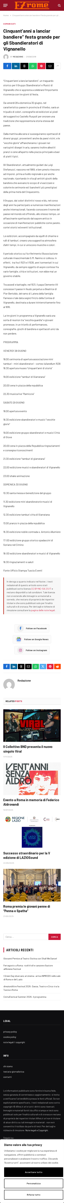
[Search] (59, 5)
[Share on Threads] (24, 66)
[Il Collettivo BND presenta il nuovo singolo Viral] (32, 725)
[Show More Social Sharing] (57, 66)
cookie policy (9, 1037)
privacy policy (10, 1031)
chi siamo (8, 1066)
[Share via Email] (50, 66)
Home (6, 15)
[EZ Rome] (32, 5)
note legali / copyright (14, 1042)
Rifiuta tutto (33, 1194)
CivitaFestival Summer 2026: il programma (24, 996)
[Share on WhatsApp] (33, 66)
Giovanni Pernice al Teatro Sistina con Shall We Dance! (30, 958)
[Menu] (5, 5)
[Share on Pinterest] (41, 66)
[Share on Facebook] (7, 66)
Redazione (18, 57)
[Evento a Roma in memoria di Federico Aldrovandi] (32, 778)
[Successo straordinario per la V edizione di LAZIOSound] (32, 832)
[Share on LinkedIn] (16, 66)
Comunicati (9, 24)
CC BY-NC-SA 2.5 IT (41, 588)
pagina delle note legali (43, 610)
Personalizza (34, 1183)
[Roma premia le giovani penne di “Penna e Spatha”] (32, 885)
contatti (7, 1076)
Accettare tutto (33, 1172)
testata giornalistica (13, 1071)
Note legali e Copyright (36, 1130)
